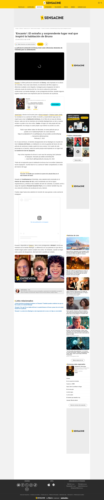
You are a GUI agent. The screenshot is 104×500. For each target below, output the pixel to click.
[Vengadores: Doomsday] (70, 371)
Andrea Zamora (24, 289)
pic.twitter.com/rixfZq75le (46, 157)
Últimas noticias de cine (78, 360)
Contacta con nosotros (35, 494)
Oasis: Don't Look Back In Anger (74, 386)
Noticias (39, 7)
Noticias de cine (27, 28)
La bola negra (69, 392)
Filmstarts (80, 484)
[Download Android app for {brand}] (54, 484)
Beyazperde (69, 486)
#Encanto (40, 129)
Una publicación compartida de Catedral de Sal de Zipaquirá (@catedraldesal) (39, 241)
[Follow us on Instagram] (31, 485)
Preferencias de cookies (79, 494)
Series (73, 7)
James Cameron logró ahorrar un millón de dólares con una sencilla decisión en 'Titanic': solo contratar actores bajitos (77, 293)
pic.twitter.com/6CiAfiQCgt (53, 134)
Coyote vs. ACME (70, 383)
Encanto (28, 98)
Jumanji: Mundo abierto (72, 400)
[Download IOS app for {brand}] (49, 484)
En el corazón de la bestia (72, 381)
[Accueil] (52, 3)
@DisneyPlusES (38, 131)
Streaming (48, 7)
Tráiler (76, 372)
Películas (21, 7)
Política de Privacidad (53, 494)
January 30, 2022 (49, 159)
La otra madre (69, 394)
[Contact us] (27, 489)
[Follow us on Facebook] (23, 485)
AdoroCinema (81, 486)
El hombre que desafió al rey (73, 397)
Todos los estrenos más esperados (77, 405)
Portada (16, 28)
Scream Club (82, 7)
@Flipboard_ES (40, 134)
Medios (29, 106)
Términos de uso (44, 494)
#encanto (36, 157)
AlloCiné (69, 484)
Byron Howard (34, 102)
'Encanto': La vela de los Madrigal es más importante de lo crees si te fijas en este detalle (38, 311)
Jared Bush (40, 102)
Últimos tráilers (78, 160)
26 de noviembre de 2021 (38, 100)
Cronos (68, 378)
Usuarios (35, 106)
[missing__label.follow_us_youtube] (19, 485)
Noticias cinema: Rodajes (35, 28)
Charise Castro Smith (55, 114)
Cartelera (30, 7)
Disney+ (31, 245)
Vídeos (66, 7)
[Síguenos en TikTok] (35, 485)
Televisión (58, 7)
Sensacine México (75, 488)
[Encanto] (20, 103)
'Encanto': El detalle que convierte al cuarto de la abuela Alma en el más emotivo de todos (39, 174)
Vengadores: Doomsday (80, 366)
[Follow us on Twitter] (27, 485)
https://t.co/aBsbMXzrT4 (25, 134)
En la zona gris (70, 389)
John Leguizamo (39, 103)
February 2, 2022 (39, 138)
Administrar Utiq (62, 494)
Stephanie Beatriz (31, 103)
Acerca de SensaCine (24, 494)
